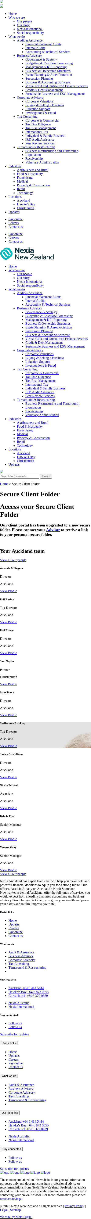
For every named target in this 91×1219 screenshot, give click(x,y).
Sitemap (15, 1210)
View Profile (8, 591)
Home (12, 13)
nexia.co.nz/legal (11, 1199)
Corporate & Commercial (42, 120)
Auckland (23, 200)
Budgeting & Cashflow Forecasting (49, 63)
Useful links (9, 1043)
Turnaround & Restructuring (36, 147)
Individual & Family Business (45, 135)
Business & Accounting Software (47, 82)
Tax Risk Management (40, 128)
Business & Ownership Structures (47, 71)
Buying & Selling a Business (44, 105)
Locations (15, 196)
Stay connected (11, 1149)
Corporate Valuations (39, 101)
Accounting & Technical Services (47, 52)
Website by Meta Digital (16, 1217)
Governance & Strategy (41, 59)
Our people (24, 21)
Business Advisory (29, 55)
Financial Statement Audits (43, 44)
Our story (23, 25)
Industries (14, 166)
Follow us (15, 1023)
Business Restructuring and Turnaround (51, 151)
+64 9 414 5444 (33, 988)
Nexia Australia (18, 1003)
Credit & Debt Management (44, 90)
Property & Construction (33, 185)
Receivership (34, 158)
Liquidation (33, 155)
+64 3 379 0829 (37, 995)
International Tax (36, 132)
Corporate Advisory (30, 97)
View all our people (13, 560)
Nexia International (30, 29)
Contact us (15, 227)
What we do (16, 36)
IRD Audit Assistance (39, 139)
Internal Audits (35, 48)
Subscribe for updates (14, 1034)
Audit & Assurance (30, 40)
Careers (13, 223)
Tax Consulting (27, 116)
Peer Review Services (40, 143)
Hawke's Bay (17, 992)
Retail (21, 189)
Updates (13, 212)
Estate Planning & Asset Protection (48, 74)
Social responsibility (30, 33)
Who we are (16, 17)
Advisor (53, 530)
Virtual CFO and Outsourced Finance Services (56, 86)
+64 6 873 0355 (38, 992)
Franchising (25, 177)
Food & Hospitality (30, 174)
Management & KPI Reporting (46, 67)
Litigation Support (37, 109)
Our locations (10, 1112)
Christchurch (25, 208)
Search (46, 476)
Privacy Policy (74, 1206)
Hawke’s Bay (26, 204)
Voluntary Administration (42, 162)
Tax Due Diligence (38, 124)
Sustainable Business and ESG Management (55, 94)
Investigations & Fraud (40, 113)
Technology (25, 193)
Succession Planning (39, 78)
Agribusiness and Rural (32, 170)
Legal (4, 1210)
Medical (22, 181)
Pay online (15, 219)
